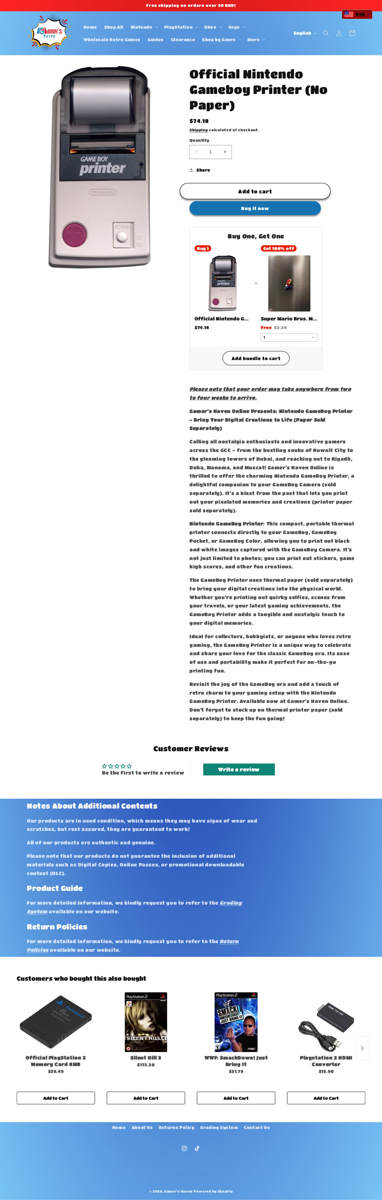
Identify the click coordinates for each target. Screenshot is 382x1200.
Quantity (199, 140)
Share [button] (203, 169)
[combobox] (289, 337)
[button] (144, 27)
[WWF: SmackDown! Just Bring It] (236, 1022)
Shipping (199, 130)
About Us (142, 1127)
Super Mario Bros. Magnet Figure (289, 318)
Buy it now (255, 208)
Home (119, 1127)
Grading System (219, 1127)
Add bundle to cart (256, 358)
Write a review (238, 769)
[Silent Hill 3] (146, 1022)
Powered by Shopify (213, 1191)
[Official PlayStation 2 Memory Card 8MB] (56, 1022)
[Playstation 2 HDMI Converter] (326, 1022)
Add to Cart (55, 1098)
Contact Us (257, 1127)
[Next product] (362, 1048)
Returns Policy (176, 1127)
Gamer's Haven (178, 1191)
